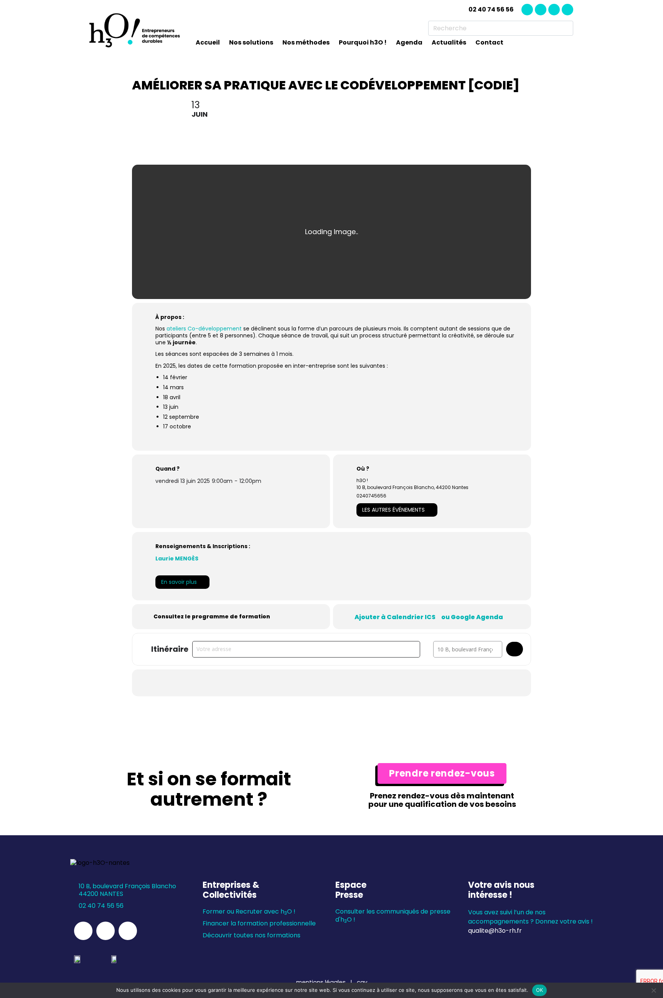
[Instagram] (540, 9)
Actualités (449, 42)
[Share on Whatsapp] (331, 682)
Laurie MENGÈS (176, 558)
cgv (362, 982)
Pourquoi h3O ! (363, 42)
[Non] (653, 990)
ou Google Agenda (472, 617)
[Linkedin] (527, 9)
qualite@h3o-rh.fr (495, 930)
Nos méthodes (306, 42)
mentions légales (321, 982)
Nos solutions (251, 42)
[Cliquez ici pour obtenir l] (514, 649)
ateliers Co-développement (204, 328)
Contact (489, 42)
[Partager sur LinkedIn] (312, 682)
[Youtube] (567, 9)
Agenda (409, 42)
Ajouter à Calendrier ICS (395, 617)
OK (539, 990)
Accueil (208, 42)
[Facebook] (554, 9)
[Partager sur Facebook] (293, 682)
